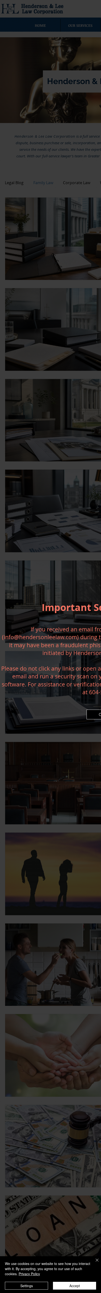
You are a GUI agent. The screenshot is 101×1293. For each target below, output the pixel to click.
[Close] (94, 1263)
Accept (74, 1285)
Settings (26, 1285)
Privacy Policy (29, 1273)
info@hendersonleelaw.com (40, 637)
